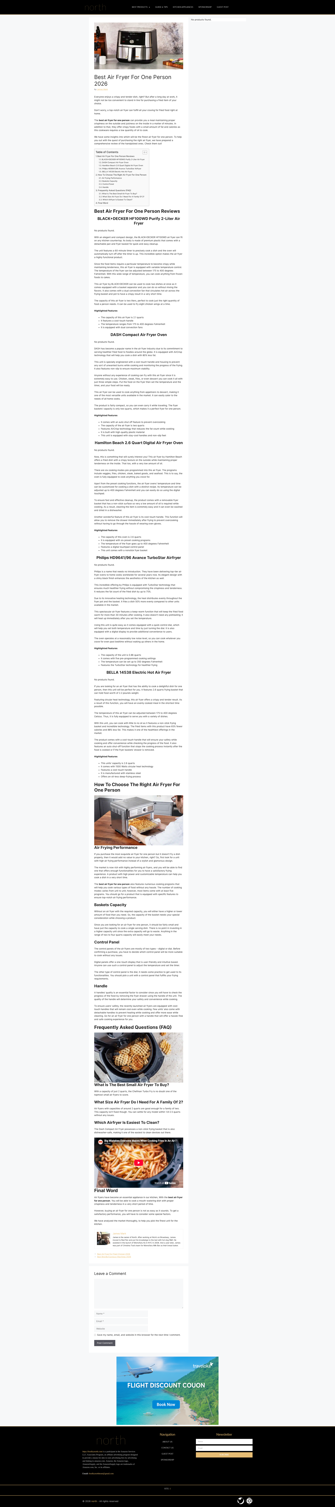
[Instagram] (249, 1501)
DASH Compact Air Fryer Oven (115, 162)
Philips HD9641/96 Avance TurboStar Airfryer (121, 169)
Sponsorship (205, 7)
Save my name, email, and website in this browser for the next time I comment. (139, 1335)
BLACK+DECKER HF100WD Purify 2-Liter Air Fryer (123, 159)
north (94, 1501)
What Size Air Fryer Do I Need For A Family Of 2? (123, 197)
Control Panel (108, 184)
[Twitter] (241, 1501)
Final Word (103, 203)
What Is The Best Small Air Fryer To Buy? (119, 194)
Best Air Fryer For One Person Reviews (115, 156)
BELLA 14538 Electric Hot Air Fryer (117, 172)
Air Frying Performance (112, 178)
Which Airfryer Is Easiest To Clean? (117, 200)
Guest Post (223, 7)
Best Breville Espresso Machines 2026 (114, 1257)
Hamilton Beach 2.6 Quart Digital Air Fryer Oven (122, 165)
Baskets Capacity (109, 181)
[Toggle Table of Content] (143, 152)
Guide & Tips (161, 7)
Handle (105, 187)
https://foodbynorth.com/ (92, 1451)
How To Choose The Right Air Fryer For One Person (122, 175)
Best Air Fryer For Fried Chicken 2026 (113, 1254)
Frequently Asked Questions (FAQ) (114, 190)
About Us (167, 1442)
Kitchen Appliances (183, 7)
